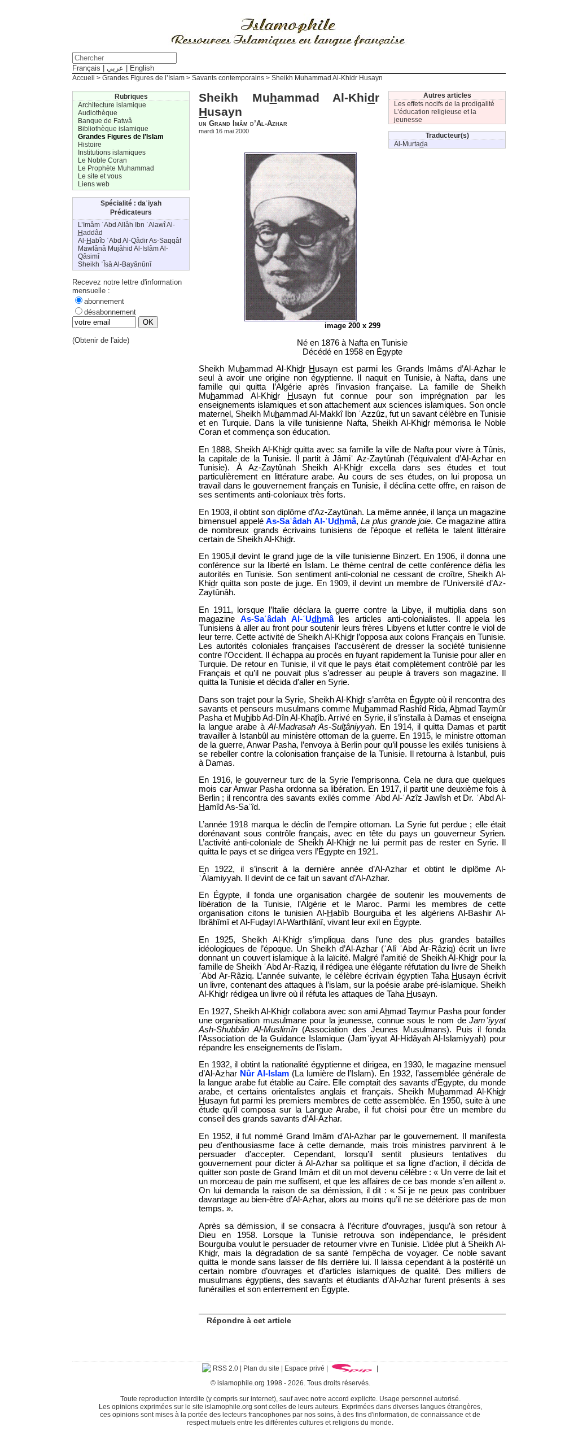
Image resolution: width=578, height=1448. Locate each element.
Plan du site (261, 1368)
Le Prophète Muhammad (116, 168)
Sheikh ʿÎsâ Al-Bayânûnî (114, 264)
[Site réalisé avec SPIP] (352, 1368)
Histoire (90, 145)
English (142, 68)
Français (86, 68)
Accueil (83, 78)
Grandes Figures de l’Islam (143, 78)
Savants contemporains (228, 78)
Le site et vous (100, 176)
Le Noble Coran (102, 160)
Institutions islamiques (112, 152)
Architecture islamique (112, 105)
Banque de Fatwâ (105, 121)
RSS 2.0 (224, 1368)
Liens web (94, 184)
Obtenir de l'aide (101, 340)
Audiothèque (97, 113)
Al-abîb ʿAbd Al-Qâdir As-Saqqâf (129, 241)
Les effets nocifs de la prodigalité (444, 104)
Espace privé (304, 1368)
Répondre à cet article (249, 1320)
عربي (115, 68)
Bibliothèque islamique (113, 129)
